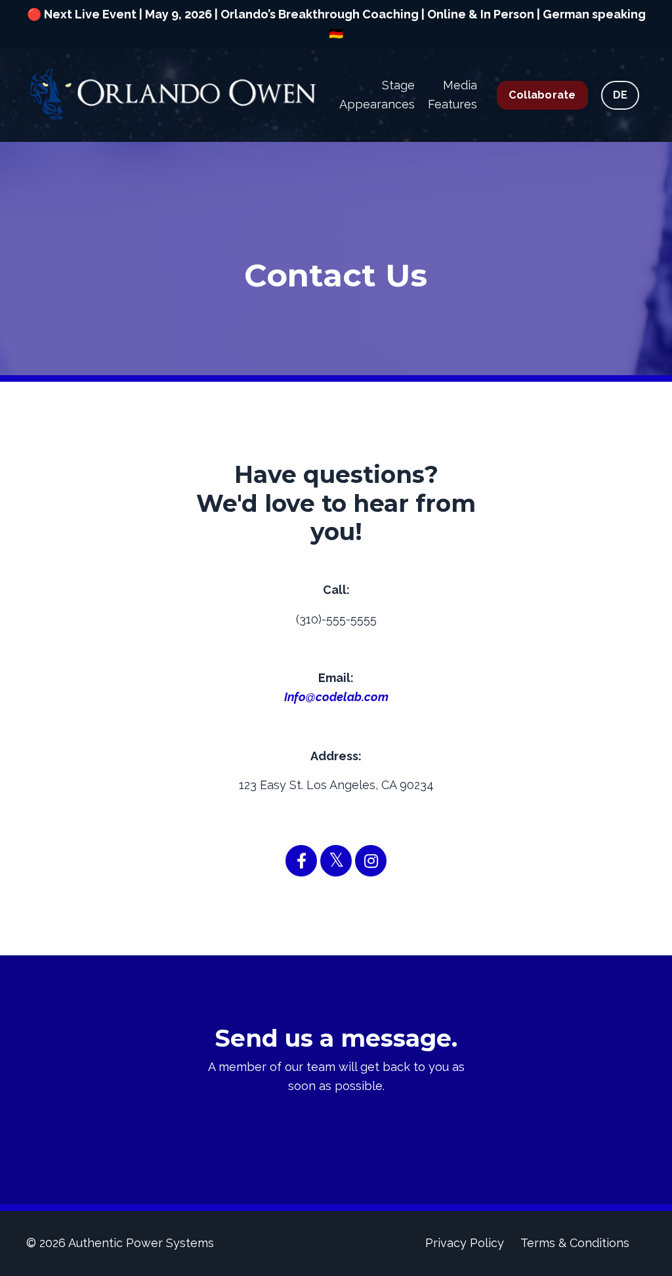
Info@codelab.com (336, 697)
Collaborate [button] (542, 95)
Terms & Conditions (574, 1243)
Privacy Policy (464, 1243)
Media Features (452, 94)
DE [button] (620, 95)
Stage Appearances (377, 94)
